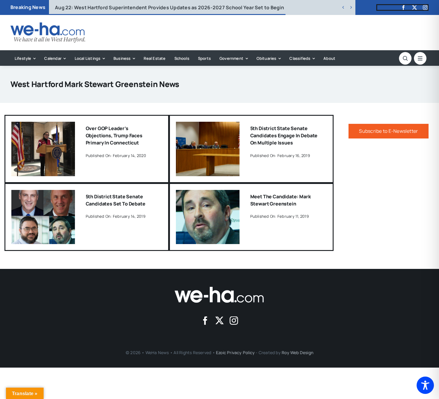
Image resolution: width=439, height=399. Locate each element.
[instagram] (425, 7)
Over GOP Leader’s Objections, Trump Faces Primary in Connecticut (114, 135)
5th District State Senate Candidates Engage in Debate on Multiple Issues (284, 135)
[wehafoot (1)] (219, 289)
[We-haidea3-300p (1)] (47, 25)
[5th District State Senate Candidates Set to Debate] (43, 194)
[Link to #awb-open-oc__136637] (405, 58)
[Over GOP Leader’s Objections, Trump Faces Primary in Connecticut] (43, 126)
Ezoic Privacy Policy (235, 352)
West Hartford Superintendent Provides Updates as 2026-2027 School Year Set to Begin (169, 7)
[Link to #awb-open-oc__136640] (420, 58)
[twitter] (414, 7)
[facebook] (403, 7)
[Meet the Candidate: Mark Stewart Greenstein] (208, 194)
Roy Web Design (297, 352)
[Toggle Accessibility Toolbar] (425, 385)
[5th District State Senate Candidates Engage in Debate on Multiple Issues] (208, 126)
